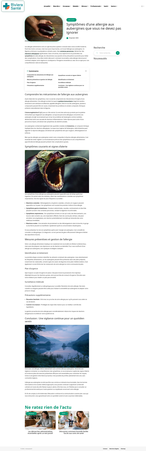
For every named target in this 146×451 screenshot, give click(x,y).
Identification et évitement (66, 79)
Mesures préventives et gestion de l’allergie (39, 79)
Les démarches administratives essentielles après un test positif (40, 432)
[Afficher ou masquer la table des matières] (62, 71)
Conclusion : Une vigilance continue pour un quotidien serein (71, 86)
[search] (138, 6)
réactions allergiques (32, 53)
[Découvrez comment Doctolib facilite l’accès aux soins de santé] (73, 420)
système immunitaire (65, 101)
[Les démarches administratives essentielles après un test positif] (40, 420)
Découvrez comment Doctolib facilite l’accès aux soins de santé (73, 432)
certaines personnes (67, 51)
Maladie (71, 20)
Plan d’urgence (31, 82)
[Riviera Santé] (13, 6)
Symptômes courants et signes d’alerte (69, 75)
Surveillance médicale (64, 82)
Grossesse (31, 413)
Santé (63, 413)
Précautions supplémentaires (35, 85)
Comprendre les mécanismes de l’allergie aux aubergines (40, 75)
